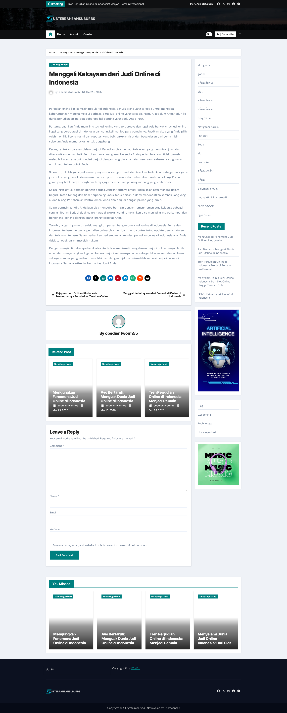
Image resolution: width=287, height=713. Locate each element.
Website (55, 529)
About (74, 34)
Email (54, 512)
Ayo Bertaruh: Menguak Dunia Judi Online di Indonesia (118, 396)
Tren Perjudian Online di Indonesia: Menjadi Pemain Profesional (166, 399)
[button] (240, 34)
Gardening (204, 414)
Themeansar (171, 708)
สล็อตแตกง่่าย (206, 171)
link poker (204, 162)
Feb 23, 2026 (156, 410)
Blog (200, 406)
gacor (201, 74)
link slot (202, 135)
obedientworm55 (69, 92)
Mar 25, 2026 (60, 410)
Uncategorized (59, 64)
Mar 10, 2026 (108, 410)
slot (200, 91)
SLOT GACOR (206, 206)
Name (54, 496)
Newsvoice (153, 708)
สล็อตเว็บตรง (205, 83)
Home (61, 34)
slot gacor (204, 65)
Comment (57, 446)
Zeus (201, 144)
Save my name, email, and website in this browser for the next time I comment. (100, 545)
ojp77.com (204, 215)
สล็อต (201, 180)
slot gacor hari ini (208, 127)
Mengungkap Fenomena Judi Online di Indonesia (69, 396)
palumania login (208, 188)
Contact (89, 34)
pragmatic (204, 118)
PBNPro (135, 668)
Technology (205, 423)
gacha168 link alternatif (212, 197)
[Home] (50, 34)
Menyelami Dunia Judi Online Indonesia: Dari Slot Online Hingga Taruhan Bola (216, 281)
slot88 (50, 669)
